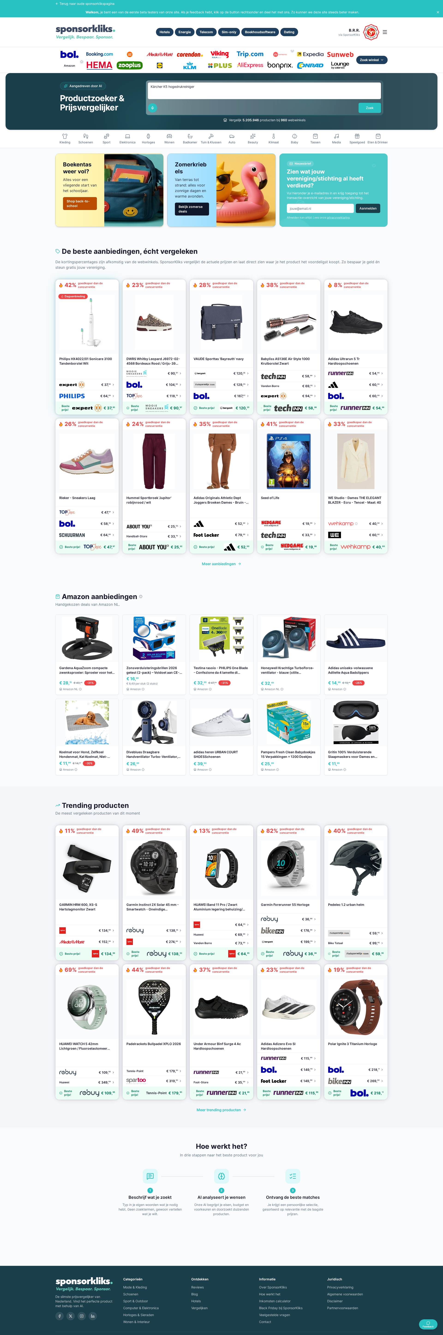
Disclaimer (335, 1301)
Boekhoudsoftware (260, 32)
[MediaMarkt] (160, 54)
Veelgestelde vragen (274, 1315)
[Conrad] (310, 65)
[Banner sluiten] (438, 12)
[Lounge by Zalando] (340, 65)
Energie (185, 32)
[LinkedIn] (93, 1316)
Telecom (206, 32)
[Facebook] (59, 1316)
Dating (289, 32)
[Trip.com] (250, 54)
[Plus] (220, 65)
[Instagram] (82, 1316)
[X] (70, 1316)
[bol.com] (69, 54)
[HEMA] (99, 65)
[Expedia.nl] (310, 54)
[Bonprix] (280, 65)
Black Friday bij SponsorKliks (280, 1308)
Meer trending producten (219, 1110)
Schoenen (130, 1294)
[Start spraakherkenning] (152, 107)
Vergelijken (199, 1308)
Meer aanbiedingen (219, 563)
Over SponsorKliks (273, 1287)
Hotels (165, 32)
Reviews (197, 1287)
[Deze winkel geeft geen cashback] (292, 51)
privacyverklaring (338, 217)
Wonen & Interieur (136, 1322)
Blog (194, 1294)
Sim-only (229, 32)
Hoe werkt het (269, 1294)
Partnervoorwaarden (342, 1308)
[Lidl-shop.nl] (160, 65)
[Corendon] (190, 54)
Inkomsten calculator (274, 1301)
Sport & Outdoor (135, 1301)
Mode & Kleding (135, 1287)
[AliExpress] (250, 65)
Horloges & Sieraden (138, 1315)
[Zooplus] (130, 65)
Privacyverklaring (340, 1287)
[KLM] (190, 65)
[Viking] (220, 54)
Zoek (370, 108)
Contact (265, 1322)
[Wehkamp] (280, 54)
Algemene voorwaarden (345, 1294)
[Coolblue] (130, 54)
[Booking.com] (99, 54)
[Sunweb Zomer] (340, 54)
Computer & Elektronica (141, 1308)
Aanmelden (368, 208)
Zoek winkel (369, 60)
